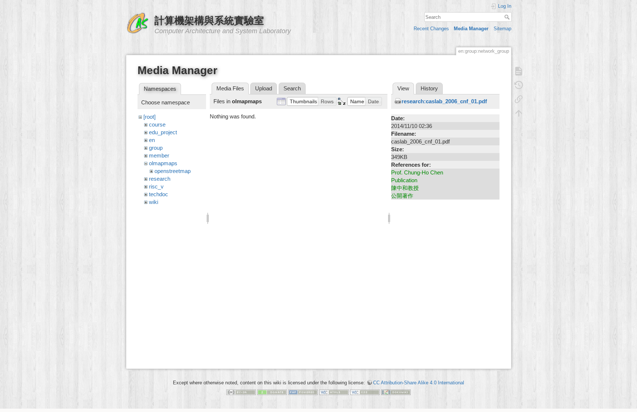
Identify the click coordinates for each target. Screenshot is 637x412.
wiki (153, 202)
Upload (263, 88)
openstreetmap (172, 171)
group (156, 148)
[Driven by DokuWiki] (396, 392)
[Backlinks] (518, 99)
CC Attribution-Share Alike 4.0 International (418, 382)
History (429, 88)
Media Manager (471, 28)
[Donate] (272, 392)
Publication (404, 180)
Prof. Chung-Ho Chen (417, 172)
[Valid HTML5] (334, 392)
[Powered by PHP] (303, 392)
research (159, 179)
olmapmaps (163, 163)
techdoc (158, 194)
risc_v (156, 186)
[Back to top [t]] (518, 113)
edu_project (163, 132)
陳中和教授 (405, 188)
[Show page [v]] (518, 71)
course (157, 124)
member (159, 155)
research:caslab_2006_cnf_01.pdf (444, 101)
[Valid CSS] (365, 392)
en (152, 140)
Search (507, 17)
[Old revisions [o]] (518, 85)
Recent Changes (431, 28)
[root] (149, 117)
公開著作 (402, 196)
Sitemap (502, 28)
